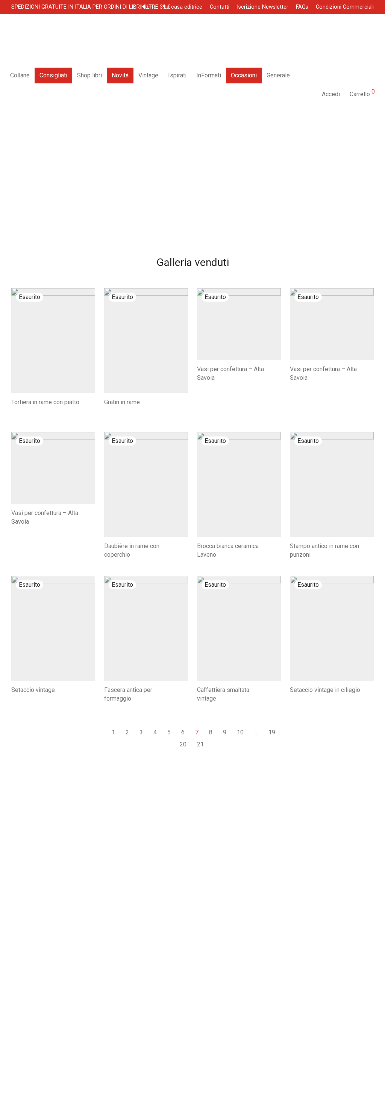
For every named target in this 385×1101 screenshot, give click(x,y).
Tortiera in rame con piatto (45, 402)
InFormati (208, 75)
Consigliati (53, 75)
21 (200, 744)
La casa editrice (183, 7)
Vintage (148, 75)
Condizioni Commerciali (345, 7)
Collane (20, 75)
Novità (120, 75)
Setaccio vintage (33, 689)
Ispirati (177, 75)
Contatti (219, 7)
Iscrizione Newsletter (262, 7)
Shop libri (89, 75)
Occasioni (244, 75)
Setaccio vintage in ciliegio (325, 689)
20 (183, 744)
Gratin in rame (122, 402)
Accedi (331, 94)
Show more (22, 411)
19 (271, 732)
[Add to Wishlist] (91, 401)
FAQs (302, 7)
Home (148, 7)
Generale (278, 75)
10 (240, 732)
